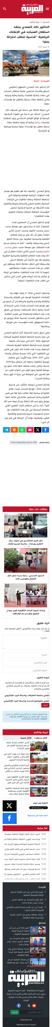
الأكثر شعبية (26, 738)
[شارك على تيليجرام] (6, 429)
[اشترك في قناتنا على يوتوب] (34, 1005)
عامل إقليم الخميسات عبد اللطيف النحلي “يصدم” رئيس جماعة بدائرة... (28, 901)
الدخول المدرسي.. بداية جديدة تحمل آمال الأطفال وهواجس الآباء (25, 577)
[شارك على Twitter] (38, 429)
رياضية (37, 122)
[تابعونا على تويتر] (29, 1005)
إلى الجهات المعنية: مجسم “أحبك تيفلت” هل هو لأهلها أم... (18, 962)
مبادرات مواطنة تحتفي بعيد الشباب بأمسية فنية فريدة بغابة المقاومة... (27, 916)
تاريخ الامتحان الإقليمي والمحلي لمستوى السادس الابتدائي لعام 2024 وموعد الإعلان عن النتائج (16, 768)
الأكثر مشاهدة (40, 738)
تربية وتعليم (34, 22)
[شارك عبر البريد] (30, 429)
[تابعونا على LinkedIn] (39, 1005)
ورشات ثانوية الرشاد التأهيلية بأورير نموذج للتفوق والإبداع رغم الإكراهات (26, 612)
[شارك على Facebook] (45, 429)
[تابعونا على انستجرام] (24, 1005)
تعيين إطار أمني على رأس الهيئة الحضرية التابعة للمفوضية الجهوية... (27, 893)
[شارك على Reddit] (14, 429)
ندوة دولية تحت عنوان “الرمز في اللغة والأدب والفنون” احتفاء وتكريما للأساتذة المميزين (16, 757)
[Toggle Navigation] (48, 9)
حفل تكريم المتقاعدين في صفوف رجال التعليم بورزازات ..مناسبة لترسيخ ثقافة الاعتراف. (26, 544)
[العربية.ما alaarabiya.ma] (26, 978)
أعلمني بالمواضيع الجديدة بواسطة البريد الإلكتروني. (26, 701)
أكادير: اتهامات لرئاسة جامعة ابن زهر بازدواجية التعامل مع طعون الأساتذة (17, 745)
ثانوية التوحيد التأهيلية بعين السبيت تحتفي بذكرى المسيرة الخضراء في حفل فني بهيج (17, 779)
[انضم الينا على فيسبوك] (19, 1005)
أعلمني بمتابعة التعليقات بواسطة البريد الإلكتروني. (26, 695)
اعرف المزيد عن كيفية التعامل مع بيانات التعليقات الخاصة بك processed (28, 718)
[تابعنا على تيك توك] (13, 1005)
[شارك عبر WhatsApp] (22, 429)
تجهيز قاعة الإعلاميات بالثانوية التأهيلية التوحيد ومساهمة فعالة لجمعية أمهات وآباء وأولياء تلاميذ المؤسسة (17, 792)
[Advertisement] (26, 161)
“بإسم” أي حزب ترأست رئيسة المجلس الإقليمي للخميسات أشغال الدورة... (25, 908)
